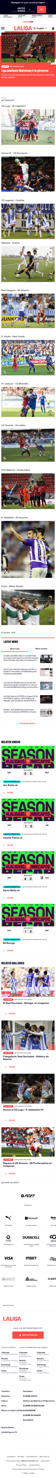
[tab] (14, 648)
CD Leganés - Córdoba (12, 200)
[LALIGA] (23, 28)
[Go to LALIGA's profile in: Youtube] (52, 1443)
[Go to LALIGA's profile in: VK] (44, 1443)
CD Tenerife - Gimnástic (13, 425)
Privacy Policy (21, 1465)
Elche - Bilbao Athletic (12, 586)
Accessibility (34, 1461)
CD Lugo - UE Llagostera (13, 106)
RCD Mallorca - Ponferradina (15, 470)
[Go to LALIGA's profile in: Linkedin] (28, 1443)
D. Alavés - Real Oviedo (13, 336)
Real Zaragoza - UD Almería (15, 290)
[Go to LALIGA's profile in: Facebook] (3, 1443)
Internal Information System (16, 1461)
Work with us (44, 1456)
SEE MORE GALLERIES (9, 1182)
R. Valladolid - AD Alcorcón (14, 518)
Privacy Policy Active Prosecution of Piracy (28, 1469)
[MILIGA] (52, 28)
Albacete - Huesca (10, 243)
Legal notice (45, 1461)
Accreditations (31, 1456)
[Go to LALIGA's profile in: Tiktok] (36, 1443)
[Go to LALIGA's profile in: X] (20, 1443)
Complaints (11, 1456)
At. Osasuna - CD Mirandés (14, 384)
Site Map (21, 1456)
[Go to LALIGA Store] (28, 22)
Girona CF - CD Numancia (14, 153)
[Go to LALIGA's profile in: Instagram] (11, 1443)
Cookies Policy (34, 1465)
